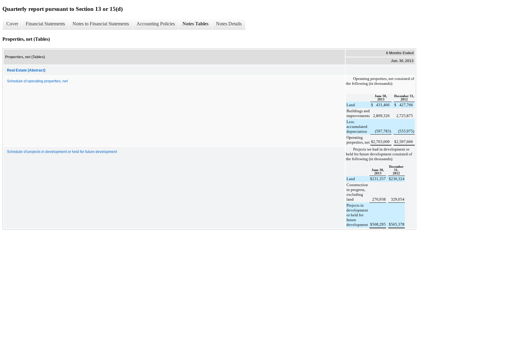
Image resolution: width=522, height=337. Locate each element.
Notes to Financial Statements (100, 23)
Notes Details (229, 23)
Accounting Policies (156, 23)
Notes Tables (195, 23)
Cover (12, 23)
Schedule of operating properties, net (37, 81)
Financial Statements (45, 23)
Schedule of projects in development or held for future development (62, 152)
